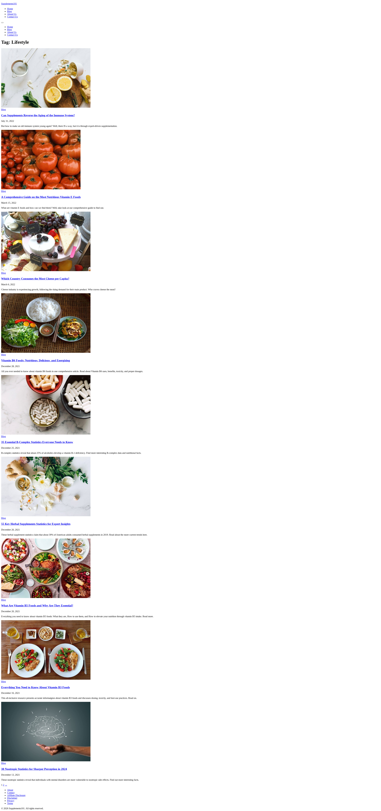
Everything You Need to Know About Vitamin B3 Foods (35, 687)
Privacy (10, 800)
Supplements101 (9, 3)
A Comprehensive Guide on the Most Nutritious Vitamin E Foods (41, 197)
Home (10, 8)
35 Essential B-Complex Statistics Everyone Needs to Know (37, 442)
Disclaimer (12, 798)
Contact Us (12, 16)
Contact (10, 792)
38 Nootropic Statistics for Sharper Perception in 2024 (34, 769)
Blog (9, 11)
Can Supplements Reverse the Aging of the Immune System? (38, 115)
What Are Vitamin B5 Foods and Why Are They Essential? (37, 605)
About (10, 790)
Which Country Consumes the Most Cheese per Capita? (35, 278)
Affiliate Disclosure (16, 795)
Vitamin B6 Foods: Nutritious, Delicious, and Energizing (35, 360)
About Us (11, 14)
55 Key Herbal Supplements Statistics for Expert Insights (35, 523)
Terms (10, 803)
